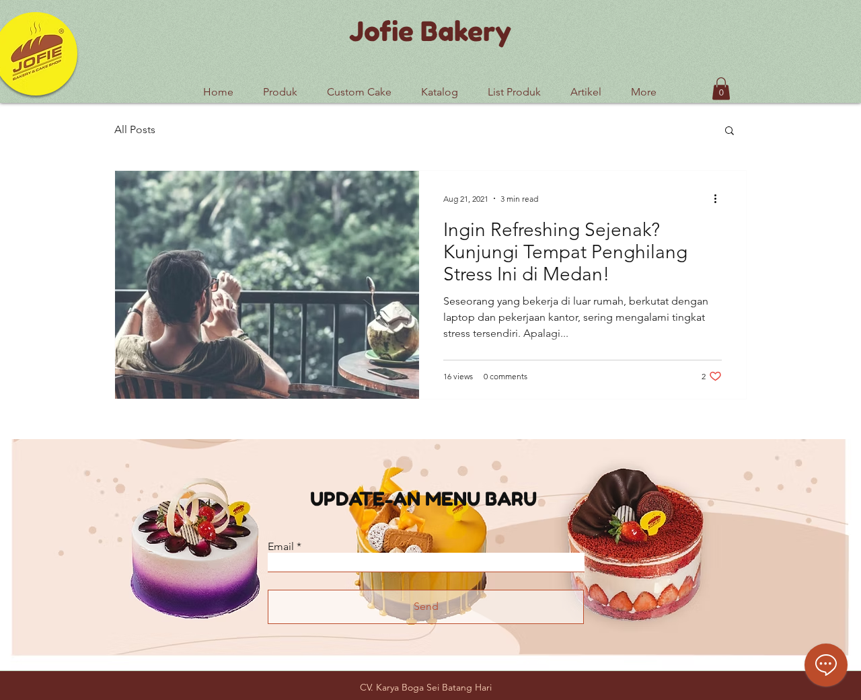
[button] (514, 86)
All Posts (134, 129)
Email (281, 546)
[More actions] (720, 198)
